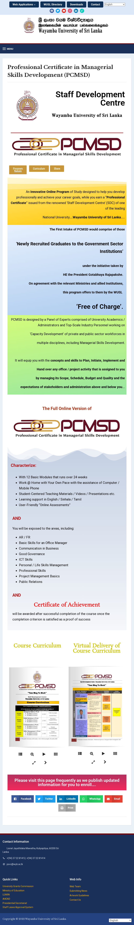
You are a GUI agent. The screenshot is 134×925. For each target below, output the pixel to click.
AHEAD (6, 899)
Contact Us (75, 900)
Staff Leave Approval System (18, 907)
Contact (95, 4)
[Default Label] (64, 10)
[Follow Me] (58, 10)
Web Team (75, 886)
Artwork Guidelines (79, 895)
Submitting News (78, 891)
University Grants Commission (18, 886)
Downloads (76, 4)
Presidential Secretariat (15, 903)
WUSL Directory (53, 4)
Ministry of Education (13, 890)
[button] (8, 49)
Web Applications (23, 4)
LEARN (6, 894)
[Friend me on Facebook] (52, 10)
